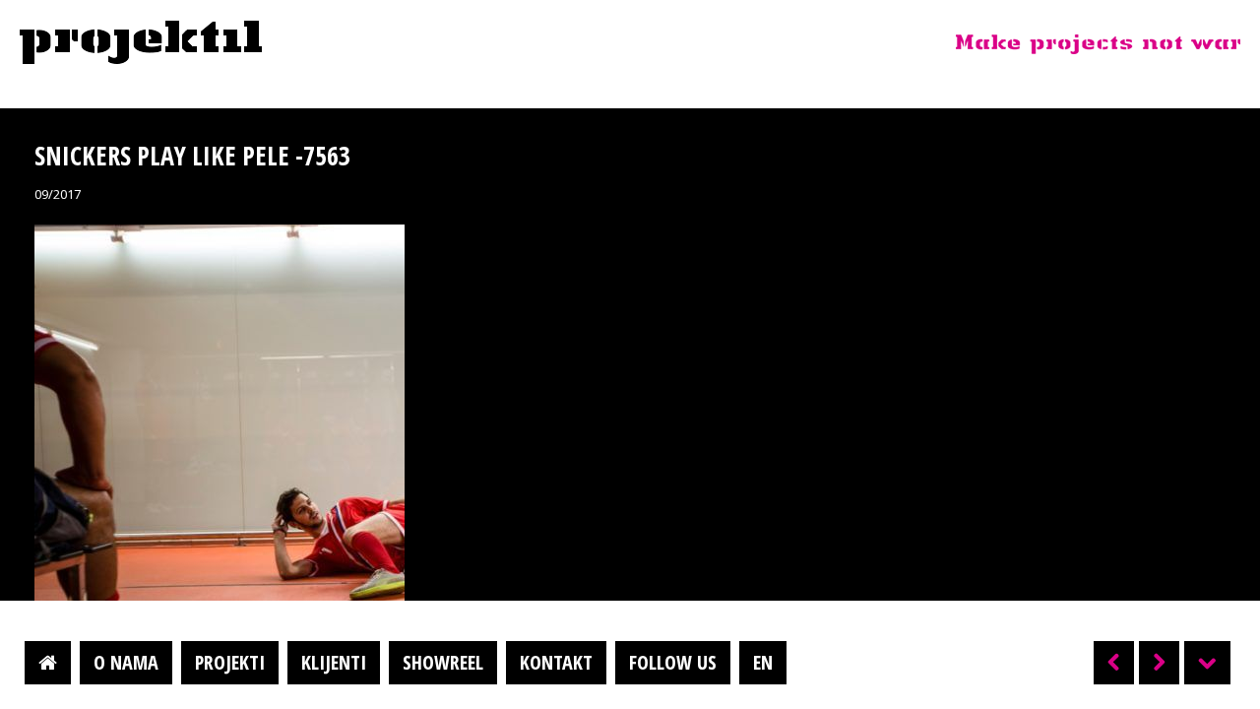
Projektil (141, 43)
